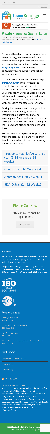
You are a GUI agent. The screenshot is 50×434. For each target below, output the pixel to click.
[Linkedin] (14, 2)
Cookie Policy (7, 369)
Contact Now (25, 224)
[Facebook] (9, 2)
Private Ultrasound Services (14, 358)
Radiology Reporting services (14, 386)
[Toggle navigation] (45, 15)
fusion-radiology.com (31, 429)
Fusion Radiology (11, 379)
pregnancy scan (10, 67)
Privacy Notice (8, 364)
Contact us (42, 7)
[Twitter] (4, 2)
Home (4, 37)
